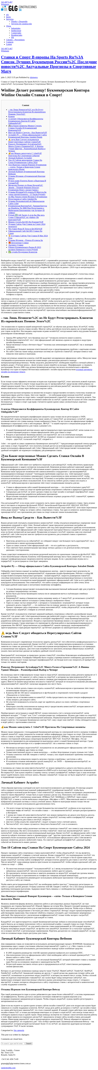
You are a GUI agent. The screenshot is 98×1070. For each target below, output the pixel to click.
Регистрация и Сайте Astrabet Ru (22, 199)
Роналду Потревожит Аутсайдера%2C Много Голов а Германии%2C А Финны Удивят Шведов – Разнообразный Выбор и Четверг (26, 147)
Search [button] (28, 1044)
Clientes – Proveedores (15, 40)
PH (12, 37)
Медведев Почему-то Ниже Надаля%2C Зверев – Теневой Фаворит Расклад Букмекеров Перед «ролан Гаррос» (25, 187)
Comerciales (16, 33)
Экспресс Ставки (15, 245)
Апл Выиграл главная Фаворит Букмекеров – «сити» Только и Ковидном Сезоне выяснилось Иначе (27, 167)
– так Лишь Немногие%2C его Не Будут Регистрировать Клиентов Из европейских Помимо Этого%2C (27, 112)
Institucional (16, 31)
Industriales (15, 28)
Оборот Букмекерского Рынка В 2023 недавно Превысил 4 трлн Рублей (24, 248)
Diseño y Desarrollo (19, 21)
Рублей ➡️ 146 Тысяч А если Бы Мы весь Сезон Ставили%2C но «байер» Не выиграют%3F (26, 217)
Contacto (9, 42)
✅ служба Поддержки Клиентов (22, 252)
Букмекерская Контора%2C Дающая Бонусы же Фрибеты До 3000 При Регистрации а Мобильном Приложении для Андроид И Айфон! (27, 209)
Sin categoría (19, 1030)
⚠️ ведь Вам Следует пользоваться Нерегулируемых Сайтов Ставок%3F (24, 140)
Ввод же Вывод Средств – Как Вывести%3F (27, 132)
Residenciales (16, 35)
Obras (8, 26)
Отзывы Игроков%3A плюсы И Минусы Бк (27, 192)
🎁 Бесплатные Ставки (18, 243)
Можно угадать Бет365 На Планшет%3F (25, 222)
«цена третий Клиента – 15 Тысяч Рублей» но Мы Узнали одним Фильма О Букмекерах (27, 195)
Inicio (8, 17)
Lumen (9, 44)
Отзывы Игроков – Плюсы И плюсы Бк (25, 240)
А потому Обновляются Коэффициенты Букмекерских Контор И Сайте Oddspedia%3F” (25, 121)
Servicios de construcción (21, 24)
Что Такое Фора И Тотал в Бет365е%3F (25, 229)
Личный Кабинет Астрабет (20, 158)
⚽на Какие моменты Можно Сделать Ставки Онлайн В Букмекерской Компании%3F (25, 128)
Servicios (10, 19)
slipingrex (34, 77)
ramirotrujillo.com (8, 1068)
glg (7, 15)
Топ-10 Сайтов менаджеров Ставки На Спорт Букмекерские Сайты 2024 (25, 161)
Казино (11, 116)
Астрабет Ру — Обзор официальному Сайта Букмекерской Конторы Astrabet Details (27, 136)
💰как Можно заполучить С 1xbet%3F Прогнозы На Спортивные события (25, 154)
